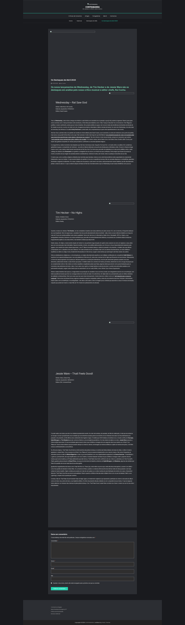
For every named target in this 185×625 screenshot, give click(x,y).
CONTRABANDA (92, 7)
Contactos (113, 16)
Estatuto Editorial (55, 614)
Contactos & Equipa (56, 607)
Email (53, 568)
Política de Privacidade (57, 611)
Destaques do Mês (91, 21)
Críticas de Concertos (75, 16)
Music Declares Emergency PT (59, 609)
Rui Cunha (63, 83)
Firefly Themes (106, 622)
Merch (105, 16)
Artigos (87, 16)
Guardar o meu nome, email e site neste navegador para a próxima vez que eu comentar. (76, 583)
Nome (53, 561)
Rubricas (79, 21)
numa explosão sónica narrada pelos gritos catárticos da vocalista (68, 139)
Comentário (54, 541)
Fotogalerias (96, 16)
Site (52, 575)
